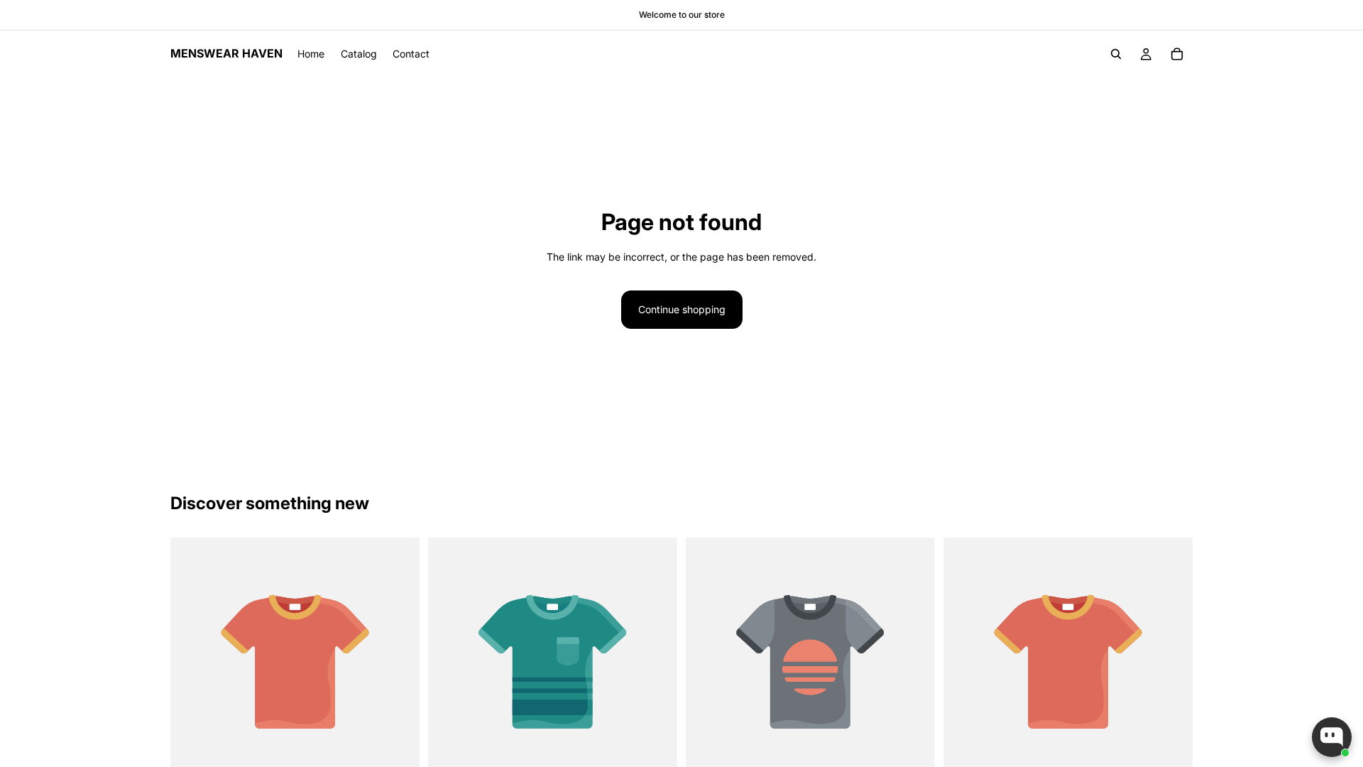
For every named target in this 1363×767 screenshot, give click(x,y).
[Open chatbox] (1332, 737)
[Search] (1116, 54)
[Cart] (1177, 54)
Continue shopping (682, 309)
